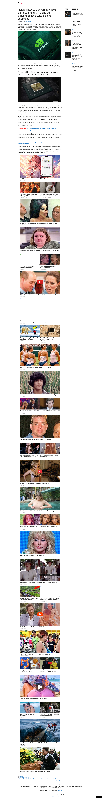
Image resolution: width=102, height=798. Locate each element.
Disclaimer (59, 796)
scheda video (26, 777)
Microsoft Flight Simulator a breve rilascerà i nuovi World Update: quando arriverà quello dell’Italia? (38, 778)
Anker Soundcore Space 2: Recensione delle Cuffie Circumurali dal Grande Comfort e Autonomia (77, 57)
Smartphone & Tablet (71, 2)
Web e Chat (53, 2)
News (35, 2)
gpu (20, 777)
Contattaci (60, 790)
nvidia (22, 777)
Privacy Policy (53, 796)
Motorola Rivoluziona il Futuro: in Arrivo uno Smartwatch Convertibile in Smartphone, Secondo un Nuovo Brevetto (77, 34)
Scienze (81, 2)
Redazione (47, 796)
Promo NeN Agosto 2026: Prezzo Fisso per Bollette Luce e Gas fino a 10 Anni (77, 15)
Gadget (47, 2)
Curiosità (61, 2)
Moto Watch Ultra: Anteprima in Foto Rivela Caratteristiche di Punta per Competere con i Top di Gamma (77, 67)
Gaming (41, 2)
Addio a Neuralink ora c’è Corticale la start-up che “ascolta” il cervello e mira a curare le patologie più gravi (40, 780)
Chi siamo (42, 796)
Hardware (28, 2)
